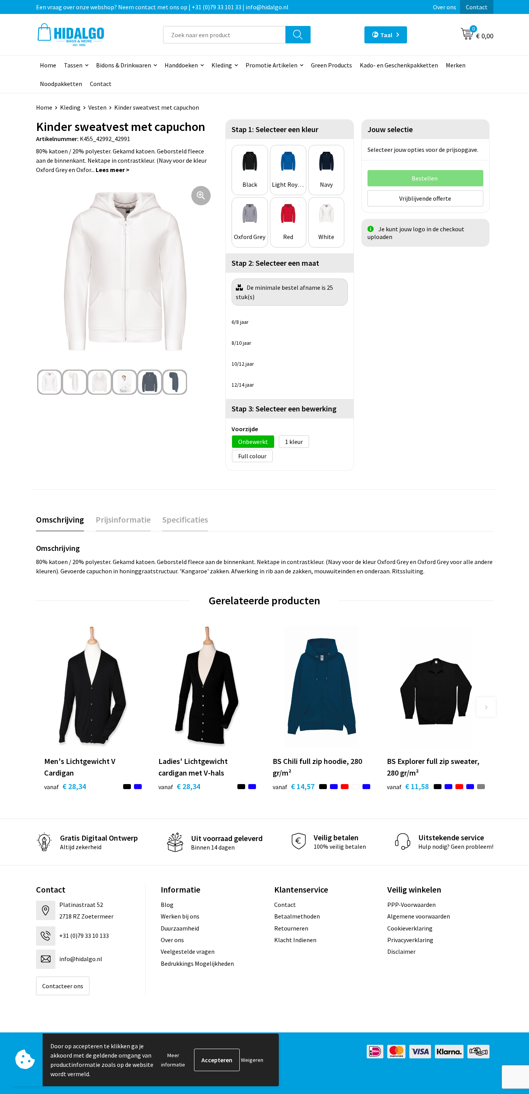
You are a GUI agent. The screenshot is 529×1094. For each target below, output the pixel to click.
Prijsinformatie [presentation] (123, 519)
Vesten (97, 107)
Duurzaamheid (180, 928)
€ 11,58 (408, 786)
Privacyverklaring (410, 940)
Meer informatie (173, 1060)
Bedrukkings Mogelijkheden (197, 963)
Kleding (221, 65)
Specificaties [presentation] (185, 519)
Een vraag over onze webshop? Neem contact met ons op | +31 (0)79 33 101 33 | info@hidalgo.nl (162, 7)
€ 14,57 (293, 786)
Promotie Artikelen (271, 65)
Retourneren (291, 928)
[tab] (60, 519)
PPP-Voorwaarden (411, 904)
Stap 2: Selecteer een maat (275, 263)
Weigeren (252, 1059)
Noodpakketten (61, 84)
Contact (477, 7)
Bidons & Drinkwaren (123, 65)
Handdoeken (181, 65)
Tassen (73, 65)
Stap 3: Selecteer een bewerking (284, 408)
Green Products (331, 65)
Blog (167, 904)
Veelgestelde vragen (188, 951)
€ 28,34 (65, 786)
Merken (455, 65)
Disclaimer (401, 951)
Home (48, 65)
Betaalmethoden (297, 916)
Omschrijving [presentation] (60, 519)
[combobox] (224, 34)
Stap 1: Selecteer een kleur (275, 129)
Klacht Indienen (295, 940)
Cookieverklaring (410, 928)
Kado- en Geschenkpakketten (399, 65)
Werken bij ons (180, 916)
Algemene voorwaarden (418, 916)
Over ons (444, 7)
